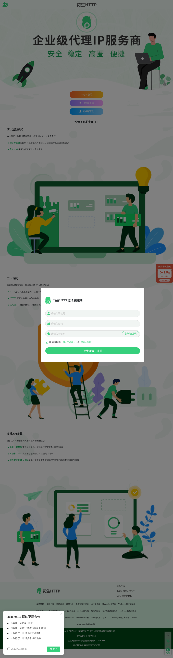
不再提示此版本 (19, 649)
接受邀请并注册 (92, 350)
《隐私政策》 (87, 342)
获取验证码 (131, 333)
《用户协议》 (69, 342)
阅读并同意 (55, 342)
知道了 (53, 649)
